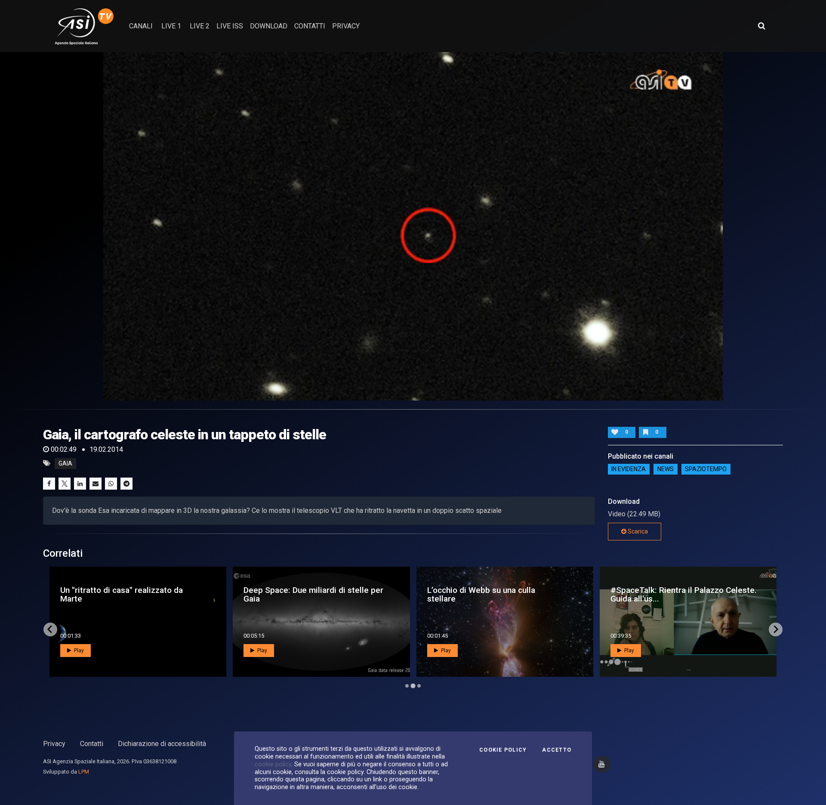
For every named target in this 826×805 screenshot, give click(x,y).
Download (268, 26)
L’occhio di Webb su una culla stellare (114, 594)
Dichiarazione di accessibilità (162, 744)
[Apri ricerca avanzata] (761, 26)
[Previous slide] (50, 629)
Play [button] (78, 651)
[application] (413, 226)
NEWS (665, 469)
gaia (65, 463)
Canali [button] (141, 26)
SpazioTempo (706, 469)
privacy (346, 26)
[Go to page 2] (413, 686)
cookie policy (273, 764)
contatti (309, 26)
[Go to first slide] (776, 629)
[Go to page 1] (407, 686)
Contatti (91, 744)
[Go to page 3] (418, 685)
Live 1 (171, 26)
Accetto (556, 750)
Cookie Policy (503, 750)
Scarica (637, 531)
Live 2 (200, 26)
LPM (83, 771)
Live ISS (229, 26)
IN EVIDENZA (628, 469)
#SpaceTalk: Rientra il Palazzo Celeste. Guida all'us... (316, 594)
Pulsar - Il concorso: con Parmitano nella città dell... (685, 594)
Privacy (54, 744)
